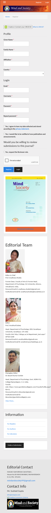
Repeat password (14, 116)
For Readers (11, 424)
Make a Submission (14, 445)
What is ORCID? (38, 27)
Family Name (12, 50)
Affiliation (11, 60)
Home (7, 17)
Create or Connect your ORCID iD (19, 27)
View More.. (9, 401)
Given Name (12, 40)
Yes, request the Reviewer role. (16, 152)
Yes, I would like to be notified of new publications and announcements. (25, 135)
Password (11, 106)
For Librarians (12, 434)
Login (47, 2)
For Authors (11, 429)
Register (39, 2)
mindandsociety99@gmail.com (21, 481)
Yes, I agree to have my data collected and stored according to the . (22, 128)
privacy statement (22, 129)
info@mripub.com (13, 495)
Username (11, 96)
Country (10, 70)
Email (9, 86)
